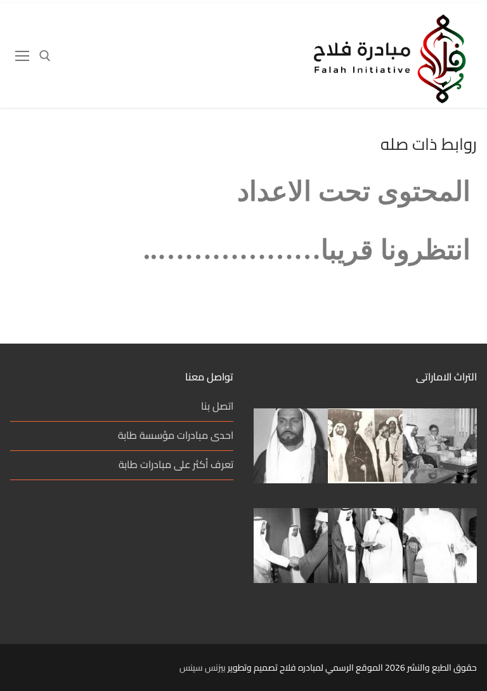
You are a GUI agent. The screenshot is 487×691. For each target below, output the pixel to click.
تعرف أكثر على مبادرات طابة (176, 465)
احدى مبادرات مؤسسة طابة (175, 436)
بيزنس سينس (202, 667)
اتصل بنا (217, 406)
